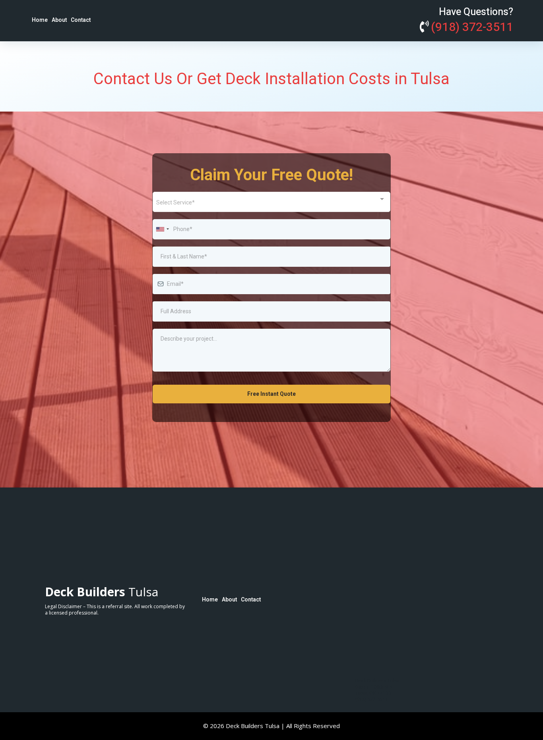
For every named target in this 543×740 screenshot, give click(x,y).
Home (40, 20)
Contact (81, 20)
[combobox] (271, 202)
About (59, 20)
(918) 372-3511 (472, 27)
